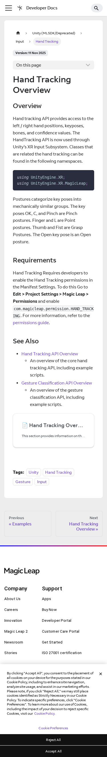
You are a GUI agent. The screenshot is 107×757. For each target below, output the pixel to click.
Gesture (23, 481)
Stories (10, 653)
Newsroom (13, 642)
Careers (11, 609)
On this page (28, 65)
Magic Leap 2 (16, 631)
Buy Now (49, 609)
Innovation (13, 620)
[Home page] (18, 33)
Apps (46, 599)
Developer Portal (56, 620)
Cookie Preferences (53, 728)
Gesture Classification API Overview (56, 383)
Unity (34, 472)
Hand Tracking (58, 472)
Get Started (52, 642)
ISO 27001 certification (62, 653)
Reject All (53, 740)
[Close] (101, 674)
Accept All (53, 751)
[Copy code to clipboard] (87, 176)
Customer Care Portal (61, 631)
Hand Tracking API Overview (49, 353)
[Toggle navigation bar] (8, 8)
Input (42, 481)
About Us (12, 599)
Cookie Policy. (44, 713)
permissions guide (31, 322)
